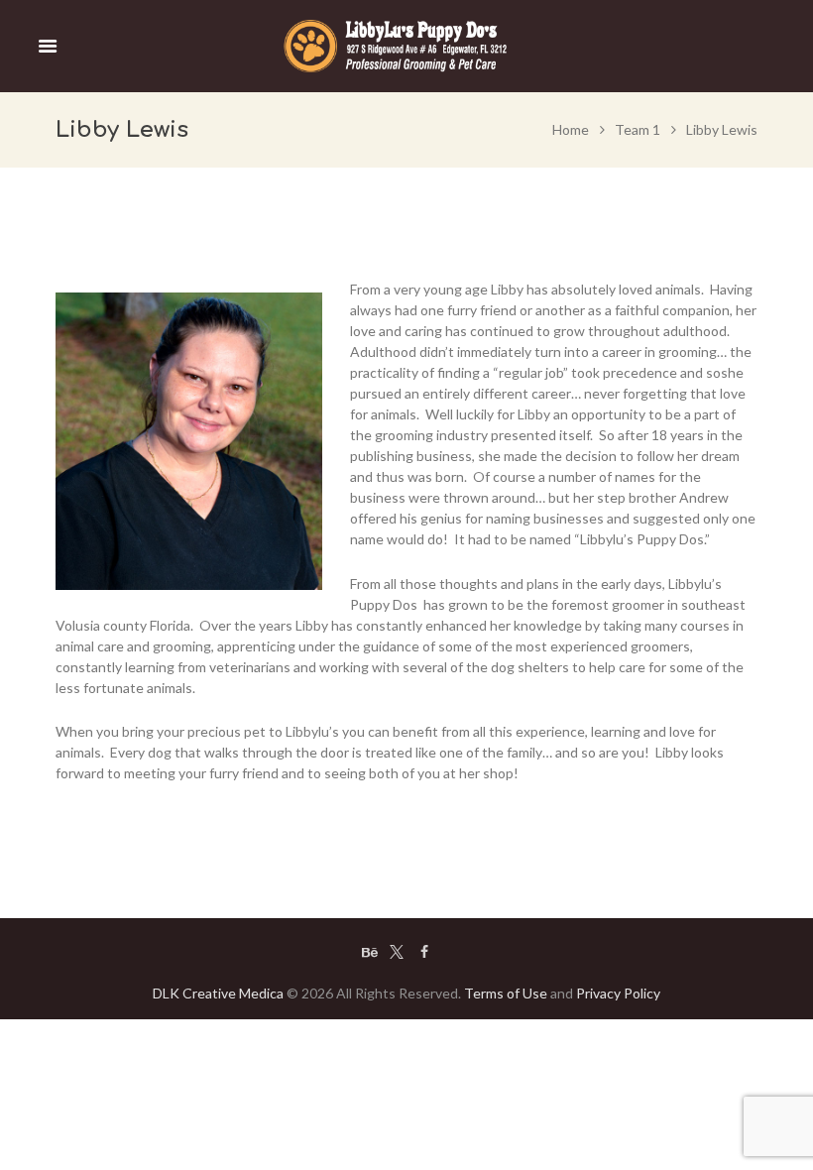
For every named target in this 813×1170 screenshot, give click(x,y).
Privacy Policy (618, 993)
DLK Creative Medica (218, 993)
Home (570, 129)
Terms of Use (505, 993)
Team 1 (637, 129)
